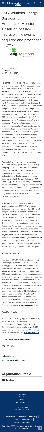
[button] (22, 53)
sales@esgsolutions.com (19, 339)
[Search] (41, 3)
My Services (21, 402)
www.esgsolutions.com (28, 305)
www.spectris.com (31, 332)
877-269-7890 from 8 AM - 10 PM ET (22, 408)
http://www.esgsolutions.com (14, 360)
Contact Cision (21, 394)
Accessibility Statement (22, 422)
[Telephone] (35, 3)
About (22, 399)
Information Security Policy (27, 416)
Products (22, 397)
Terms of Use (10, 416)
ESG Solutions (8, 380)
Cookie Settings (26, 419)
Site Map (15, 419)
